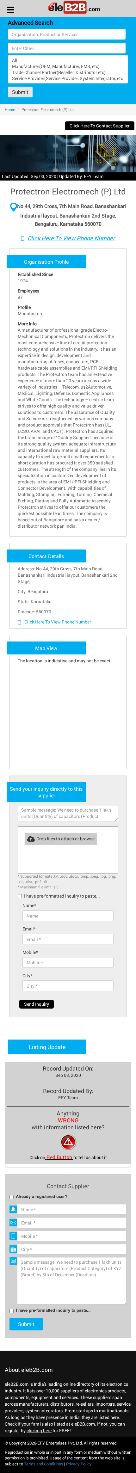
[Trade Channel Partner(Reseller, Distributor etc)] (68, 72)
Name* (29, 905)
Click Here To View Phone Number (71, 238)
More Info (27, 324)
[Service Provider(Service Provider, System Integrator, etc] (68, 78)
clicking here (39, 1430)
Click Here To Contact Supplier (100, 126)
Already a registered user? (41, 1196)
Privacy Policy (79, 1464)
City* (27, 976)
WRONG (68, 1120)
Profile (24, 307)
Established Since (35, 274)
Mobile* (30, 952)
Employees (28, 291)
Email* (29, 929)
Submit (20, 92)
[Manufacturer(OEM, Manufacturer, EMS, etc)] (68, 66)
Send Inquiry (36, 1004)
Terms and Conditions (43, 1464)
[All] (68, 60)
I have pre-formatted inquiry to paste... (62, 896)
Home (10, 109)
